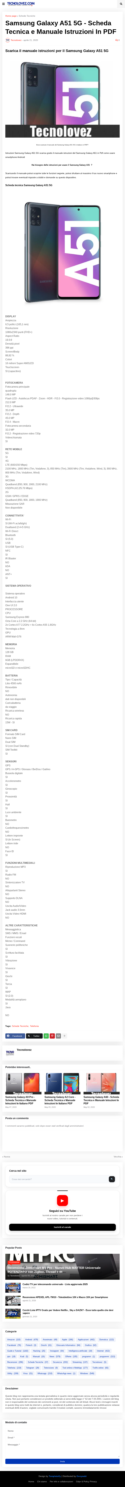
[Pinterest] (52, 1036)
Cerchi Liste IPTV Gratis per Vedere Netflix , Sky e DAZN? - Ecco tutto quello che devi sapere (68, 1311)
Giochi (46, 1345)
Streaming (80, 1362)
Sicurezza (60, 1362)
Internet (103, 1351)
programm (88, 1356)
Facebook (14, 1345)
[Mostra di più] (64, 1036)
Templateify (55, 1476)
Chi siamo (42, 1481)
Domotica (106, 1339)
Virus (28, 1373)
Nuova (7, 1156)
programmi (107, 1356)
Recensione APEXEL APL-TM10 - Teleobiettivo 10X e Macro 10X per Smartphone (65, 1297)
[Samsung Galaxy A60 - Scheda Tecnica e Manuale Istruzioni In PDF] (102, 1083)
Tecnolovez (99, 1362)
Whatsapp (45, 1373)
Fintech (31, 1345)
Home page (11, 16)
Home (31, 1481)
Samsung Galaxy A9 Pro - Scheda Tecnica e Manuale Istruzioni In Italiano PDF (20, 1100)
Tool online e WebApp (75, 1368)
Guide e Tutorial (17, 1351)
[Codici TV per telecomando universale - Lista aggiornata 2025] (13, 1288)
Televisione (51, 1368)
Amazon (13, 1339)
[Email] (58, 1036)
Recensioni (15, 1362)
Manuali (39, 1356)
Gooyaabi (82, 1476)
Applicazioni (86, 1339)
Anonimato (50, 1339)
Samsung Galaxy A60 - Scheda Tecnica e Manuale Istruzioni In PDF (101, 1100)
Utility (12, 1373)
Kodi (24, 1356)
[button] (3, 4)
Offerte (71, 1356)
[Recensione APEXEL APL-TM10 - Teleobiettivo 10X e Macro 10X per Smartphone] (13, 1301)
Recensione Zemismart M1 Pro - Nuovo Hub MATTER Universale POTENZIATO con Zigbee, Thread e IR (54, 1269)
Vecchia (117, 1156)
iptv (11, 1356)
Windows (87, 1373)
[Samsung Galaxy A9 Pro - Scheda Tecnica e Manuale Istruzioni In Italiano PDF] (23, 1083)
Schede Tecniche (27, 16)
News (55, 1356)
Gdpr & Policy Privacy (86, 1481)
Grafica (90, 1345)
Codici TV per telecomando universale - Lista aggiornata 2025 (55, 1284)
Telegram (32, 1368)
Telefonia (34, 1026)
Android (31, 1339)
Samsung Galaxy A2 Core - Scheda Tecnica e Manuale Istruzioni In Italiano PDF (60, 1100)
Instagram (57, 1351)
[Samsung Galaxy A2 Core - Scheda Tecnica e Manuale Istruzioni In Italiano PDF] (63, 1083)
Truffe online (100, 1368)
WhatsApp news (66, 1373)
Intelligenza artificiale (80, 1351)
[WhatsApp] (46, 1036)
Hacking (39, 1351)
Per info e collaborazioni (61, 1481)
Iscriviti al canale (62, 1227)
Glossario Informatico (68, 1345)
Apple (67, 1339)
